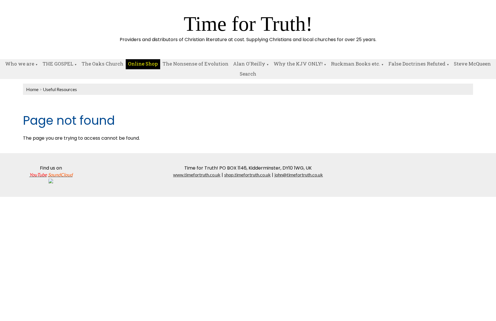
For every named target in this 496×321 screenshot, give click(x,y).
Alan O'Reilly (249, 63)
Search (248, 73)
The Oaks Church (102, 63)
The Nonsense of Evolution (195, 63)
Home (32, 89)
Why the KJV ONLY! (298, 63)
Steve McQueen (472, 63)
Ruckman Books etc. (355, 63)
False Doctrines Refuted (416, 63)
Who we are (19, 63)
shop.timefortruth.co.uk (247, 174)
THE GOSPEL (57, 63)
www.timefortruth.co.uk (196, 174)
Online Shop (143, 63)
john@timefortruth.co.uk (298, 174)
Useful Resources (60, 89)
